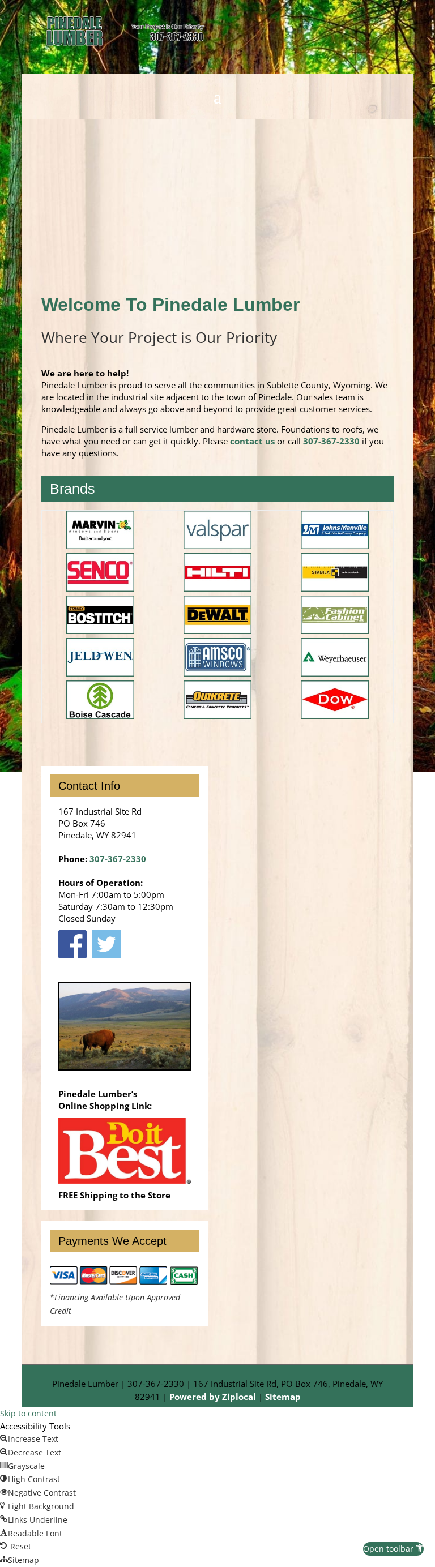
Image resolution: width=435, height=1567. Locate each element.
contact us (252, 441)
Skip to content (28, 1413)
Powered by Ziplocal (212, 1396)
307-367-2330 (331, 441)
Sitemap (283, 1396)
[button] (393, 1549)
